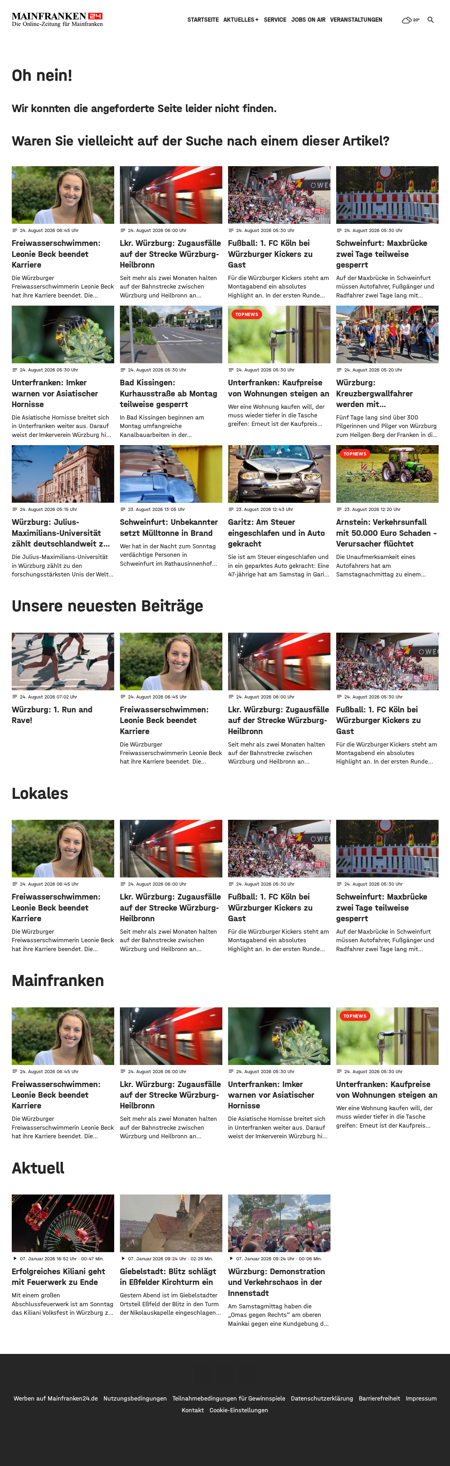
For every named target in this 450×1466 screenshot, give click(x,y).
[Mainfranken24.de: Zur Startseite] (57, 20)
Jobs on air (308, 19)
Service (275, 19)
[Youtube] (247, 1374)
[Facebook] (203, 1374)
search (431, 20)
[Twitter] (225, 1374)
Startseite (203, 19)
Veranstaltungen (356, 19)
